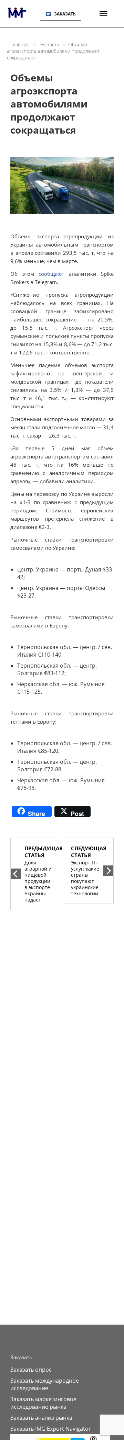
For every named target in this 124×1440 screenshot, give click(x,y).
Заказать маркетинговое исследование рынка (43, 1402)
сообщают (51, 273)
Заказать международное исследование (44, 1384)
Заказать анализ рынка (41, 1417)
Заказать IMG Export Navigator (50, 1428)
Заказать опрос (31, 1369)
